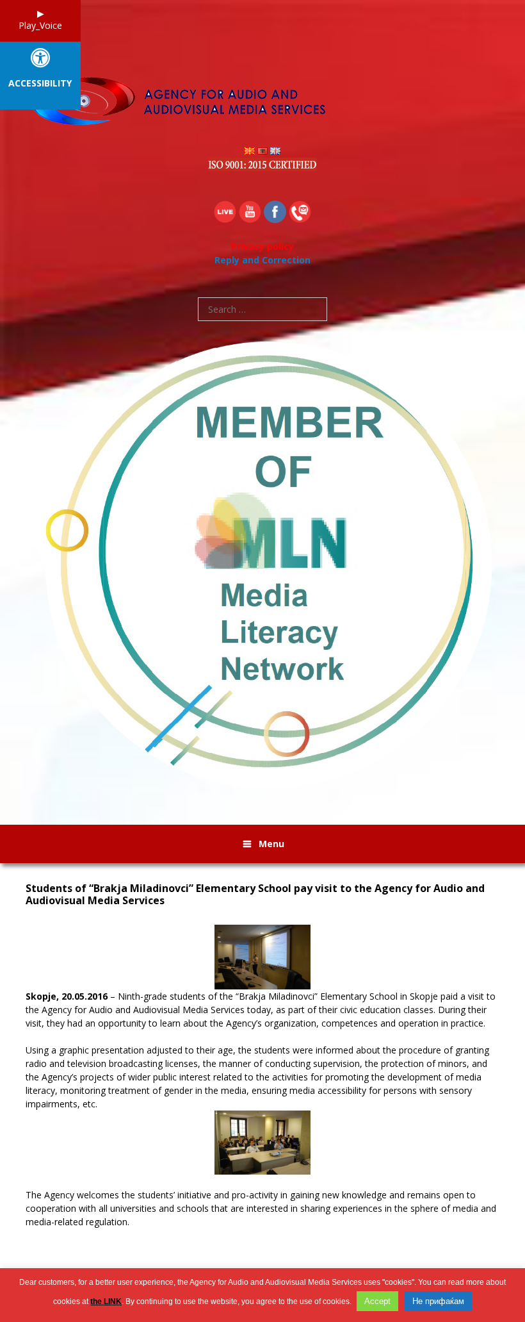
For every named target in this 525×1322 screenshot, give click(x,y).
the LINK (106, 1301)
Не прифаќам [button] (438, 1301)
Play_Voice (40, 25)
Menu (271, 844)
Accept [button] (377, 1301)
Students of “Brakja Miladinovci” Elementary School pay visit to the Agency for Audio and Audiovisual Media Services (255, 894)
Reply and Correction (262, 260)
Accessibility (40, 83)
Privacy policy (262, 246)
